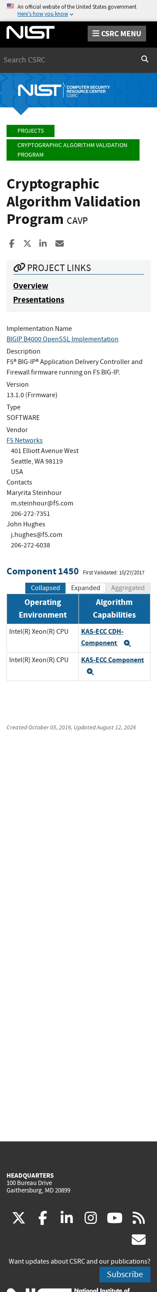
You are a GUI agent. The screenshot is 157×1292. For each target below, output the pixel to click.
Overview (30, 285)
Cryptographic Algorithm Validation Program (72, 150)
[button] (127, 643)
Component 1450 (43, 571)
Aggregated (128, 588)
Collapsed (45, 588)
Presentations (38, 299)
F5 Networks (25, 440)
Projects (30, 131)
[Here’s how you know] (78, 10)
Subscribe (125, 1274)
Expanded (85, 588)
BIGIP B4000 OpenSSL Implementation (63, 339)
